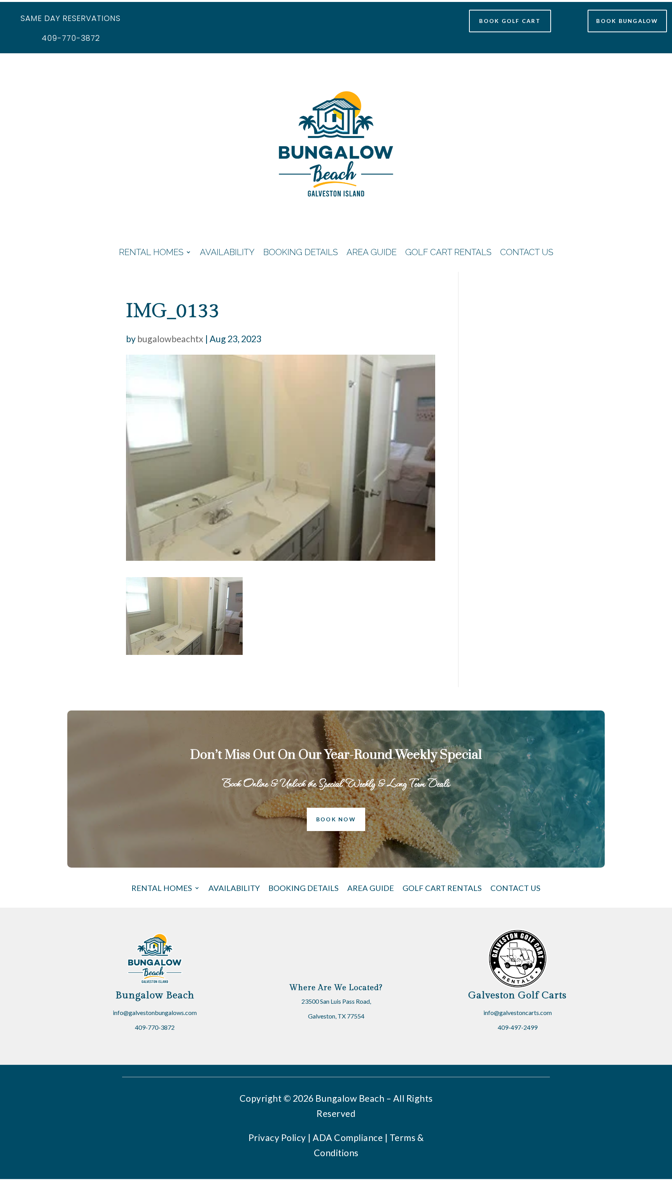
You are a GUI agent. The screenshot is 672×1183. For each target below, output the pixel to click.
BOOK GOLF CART (509, 21)
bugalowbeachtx (170, 338)
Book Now (336, 819)
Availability (227, 252)
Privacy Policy (277, 1137)
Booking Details (300, 252)
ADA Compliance (348, 1137)
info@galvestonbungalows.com (155, 1012)
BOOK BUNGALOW (627, 21)
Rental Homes (151, 252)
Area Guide (371, 252)
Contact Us (526, 252)
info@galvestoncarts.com (517, 1012)
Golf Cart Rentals (448, 252)
